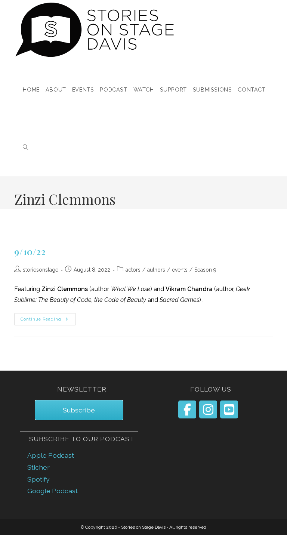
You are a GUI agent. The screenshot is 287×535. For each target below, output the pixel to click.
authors (156, 270)
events (180, 270)
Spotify (38, 479)
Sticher (38, 467)
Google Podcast (52, 491)
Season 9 (205, 270)
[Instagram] (208, 409)
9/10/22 (30, 251)
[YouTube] (229, 409)
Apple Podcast (50, 455)
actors (133, 270)
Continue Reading (48, 319)
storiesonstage (40, 270)
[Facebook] (187, 409)
